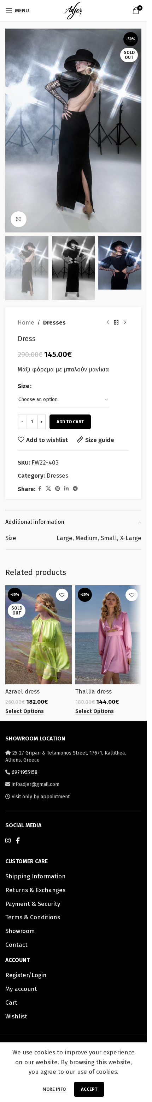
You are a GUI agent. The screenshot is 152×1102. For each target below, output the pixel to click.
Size (23, 386)
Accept (89, 1089)
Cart (11, 1002)
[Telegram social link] (75, 489)
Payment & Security (32, 904)
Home (26, 322)
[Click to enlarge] (19, 219)
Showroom (20, 931)
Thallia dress (93, 691)
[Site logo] (73, 10)
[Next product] (125, 323)
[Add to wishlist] (62, 595)
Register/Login (26, 975)
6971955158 (24, 772)
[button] (12, 130)
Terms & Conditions (32, 917)
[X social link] (48, 489)
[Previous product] (108, 323)
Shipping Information (35, 876)
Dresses (54, 322)
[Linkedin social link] (66, 489)
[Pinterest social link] (57, 489)
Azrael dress (22, 691)
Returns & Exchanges (35, 890)
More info (55, 1089)
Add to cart (70, 421)
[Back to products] (116, 323)
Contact (16, 945)
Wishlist (16, 1016)
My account (21, 989)
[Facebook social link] (39, 489)
